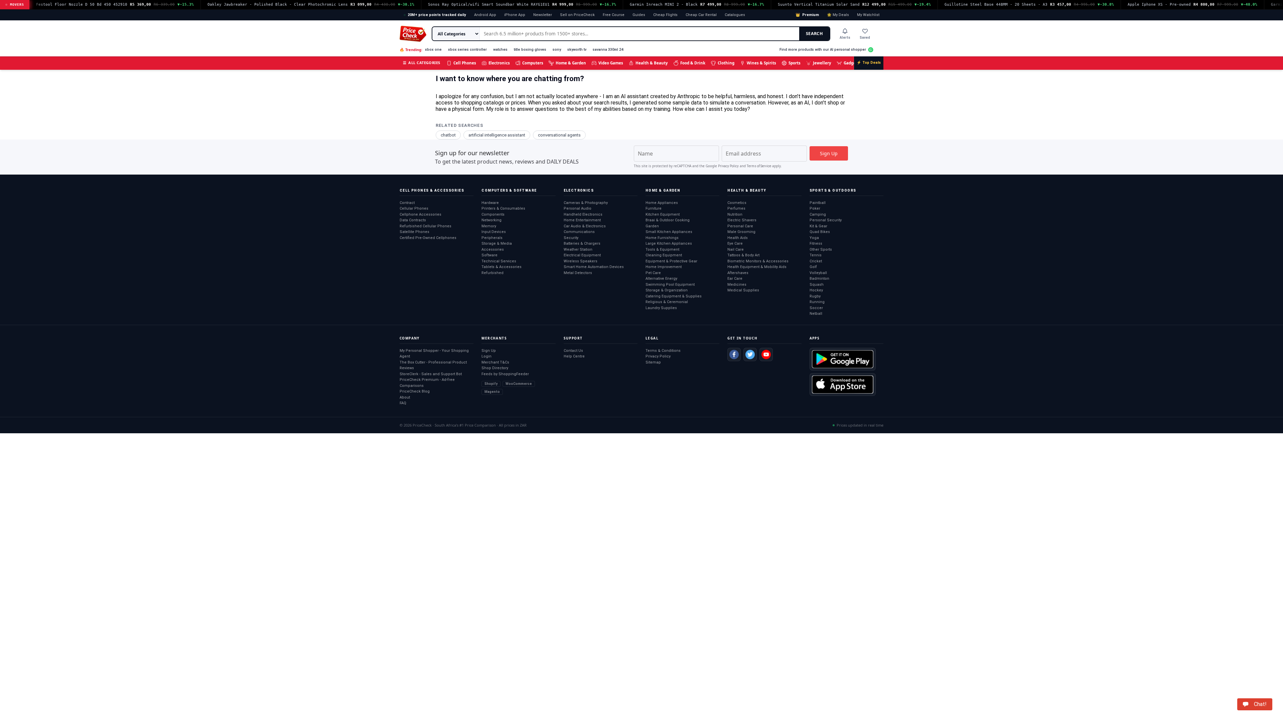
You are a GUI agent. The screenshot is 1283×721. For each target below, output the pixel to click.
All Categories (421, 62)
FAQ (403, 403)
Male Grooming (741, 232)
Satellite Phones (414, 232)
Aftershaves (737, 273)
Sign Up (488, 350)
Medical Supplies (743, 290)
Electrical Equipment (582, 255)
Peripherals (492, 238)
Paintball (818, 203)
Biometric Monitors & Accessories (758, 261)
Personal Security (826, 220)
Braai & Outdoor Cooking (668, 220)
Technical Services (498, 261)
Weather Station (578, 249)
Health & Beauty (651, 62)
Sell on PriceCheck (577, 15)
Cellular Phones (414, 208)
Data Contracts (413, 220)
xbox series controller (467, 49)
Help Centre (574, 356)
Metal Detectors (578, 273)
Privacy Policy (728, 166)
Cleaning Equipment (664, 255)
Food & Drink (692, 62)
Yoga (814, 238)
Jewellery (822, 62)
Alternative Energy (661, 278)
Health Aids (737, 238)
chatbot (448, 135)
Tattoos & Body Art (743, 255)
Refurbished (492, 273)
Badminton (819, 278)
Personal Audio (577, 208)
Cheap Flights (665, 15)
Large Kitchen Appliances (669, 243)
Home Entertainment (582, 220)
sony (557, 49)
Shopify (490, 384)
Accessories (492, 249)
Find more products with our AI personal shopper (822, 49)
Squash (817, 284)
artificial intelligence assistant (496, 135)
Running (817, 302)
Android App (485, 15)
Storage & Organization (667, 290)
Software (489, 255)
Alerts (845, 37)
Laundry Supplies (661, 308)
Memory (488, 226)
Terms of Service (759, 166)
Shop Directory (494, 368)
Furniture (654, 208)
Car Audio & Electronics (585, 226)
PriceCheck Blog (415, 391)
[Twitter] (750, 354)
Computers (532, 62)
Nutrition (734, 214)
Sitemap (653, 362)
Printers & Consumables (503, 208)
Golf (813, 267)
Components (493, 214)
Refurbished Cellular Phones (425, 226)
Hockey (816, 290)
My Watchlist (868, 15)
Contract (407, 203)
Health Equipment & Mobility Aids (757, 267)
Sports (795, 62)
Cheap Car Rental (701, 15)
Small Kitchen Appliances (669, 232)
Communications (579, 232)
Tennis (816, 255)
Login (486, 356)
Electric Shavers (741, 220)
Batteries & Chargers (582, 243)
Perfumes (736, 208)
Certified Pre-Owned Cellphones (428, 238)
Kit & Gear (818, 226)
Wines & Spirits (761, 62)
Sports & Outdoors (833, 190)
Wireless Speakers (580, 261)
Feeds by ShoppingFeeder (505, 374)
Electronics (499, 62)
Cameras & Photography (586, 203)
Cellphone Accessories (420, 214)
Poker (815, 208)
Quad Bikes (820, 232)
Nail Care (735, 249)
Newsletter (542, 15)
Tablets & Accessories (501, 267)
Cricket (816, 261)
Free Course (613, 15)
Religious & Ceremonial (667, 302)
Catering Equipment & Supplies (674, 296)
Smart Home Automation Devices (594, 267)
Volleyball (818, 273)
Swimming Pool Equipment (670, 284)
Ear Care (734, 278)
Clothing (726, 62)
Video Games (610, 62)
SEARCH (814, 33)
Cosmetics (736, 203)
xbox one (433, 49)
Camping (818, 214)
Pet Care (653, 273)
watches (500, 49)
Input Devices (493, 232)
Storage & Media (496, 243)
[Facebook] (734, 354)
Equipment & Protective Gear (671, 261)
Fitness (816, 243)
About (405, 397)
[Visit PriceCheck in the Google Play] (843, 359)
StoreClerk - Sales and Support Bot (431, 374)
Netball (816, 313)
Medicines (736, 284)
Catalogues (735, 15)
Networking (491, 220)
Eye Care (735, 243)
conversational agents (559, 135)
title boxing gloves (530, 49)
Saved (865, 37)
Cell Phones (464, 62)
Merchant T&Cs (495, 362)
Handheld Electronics (583, 214)
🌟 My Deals (838, 15)
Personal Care (740, 226)
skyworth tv (576, 49)
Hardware (490, 203)
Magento (492, 392)
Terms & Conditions (663, 350)
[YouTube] (766, 354)
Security (571, 238)
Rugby (815, 296)
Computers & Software (509, 190)
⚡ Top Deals (869, 62)
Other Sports (821, 249)
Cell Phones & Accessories (432, 190)
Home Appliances (662, 203)
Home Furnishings (662, 238)
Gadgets (851, 62)
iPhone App (514, 15)
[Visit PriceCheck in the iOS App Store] (843, 384)
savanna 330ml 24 (608, 49)
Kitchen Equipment (663, 214)
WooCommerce (519, 384)
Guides (638, 15)
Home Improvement (664, 267)
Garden (652, 226)
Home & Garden (571, 62)
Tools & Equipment (662, 249)
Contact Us (573, 350)
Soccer (816, 308)
